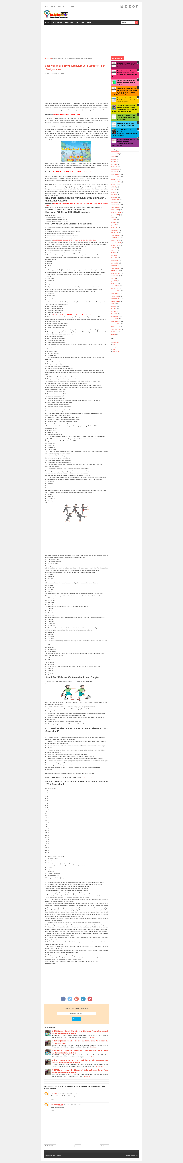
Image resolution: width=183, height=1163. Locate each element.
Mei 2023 (113, 253)
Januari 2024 (114, 232)
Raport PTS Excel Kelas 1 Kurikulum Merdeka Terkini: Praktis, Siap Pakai (126, 99)
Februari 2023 (115, 260)
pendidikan (115, 351)
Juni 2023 (113, 250)
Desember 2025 (115, 174)
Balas (52, 1099)
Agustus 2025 (115, 184)
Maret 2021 (114, 314)
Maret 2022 (114, 283)
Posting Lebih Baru (50, 1145)
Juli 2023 (113, 248)
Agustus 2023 (115, 245)
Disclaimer (71, 6)
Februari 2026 (115, 169)
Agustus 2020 (115, 331)
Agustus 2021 (115, 301)
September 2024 (116, 212)
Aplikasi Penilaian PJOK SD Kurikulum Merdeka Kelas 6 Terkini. (126, 82)
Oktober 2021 (115, 296)
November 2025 (115, 177)
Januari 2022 (114, 288)
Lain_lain (115, 347)
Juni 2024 (113, 220)
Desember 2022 (115, 265)
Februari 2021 (115, 316)
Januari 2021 (114, 319)
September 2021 (116, 298)
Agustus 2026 (115, 154)
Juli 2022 (113, 278)
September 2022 (116, 273)
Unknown (54, 1093)
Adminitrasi (69, 22)
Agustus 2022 (115, 275)
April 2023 (114, 255)
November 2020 (115, 324)
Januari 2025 (114, 202)
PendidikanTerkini (57, 1155)
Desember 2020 (115, 321)
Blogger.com (135, 1155)
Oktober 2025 (115, 179)
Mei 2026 (113, 161)
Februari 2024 (115, 230)
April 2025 (114, 194)
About (46, 6)
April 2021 (114, 311)
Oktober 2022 (115, 270)
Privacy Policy (62, 6)
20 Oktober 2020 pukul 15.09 (72, 1104)
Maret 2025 (114, 197)
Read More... (93, 1037)
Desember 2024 (115, 204)
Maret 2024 (114, 227)
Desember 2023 (115, 235)
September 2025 (116, 182)
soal (63, 73)
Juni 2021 (113, 306)
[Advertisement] (91, 40)
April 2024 (114, 225)
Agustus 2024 (115, 215)
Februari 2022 (115, 286)
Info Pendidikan (57, 22)
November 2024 (115, 207)
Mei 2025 (113, 192)
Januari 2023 (114, 263)
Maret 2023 (114, 258)
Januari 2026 (114, 171)
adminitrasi (115, 342)
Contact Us (53, 6)
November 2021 (115, 293)
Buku (82, 22)
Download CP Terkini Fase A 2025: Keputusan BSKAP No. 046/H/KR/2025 (126, 117)
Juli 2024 (113, 217)
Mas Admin (54, 1104)
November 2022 (115, 268)
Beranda (78, 1145)
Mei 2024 (113, 222)
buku (113, 344)
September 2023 (116, 243)
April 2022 (114, 281)
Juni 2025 (113, 189)
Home (48, 22)
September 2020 (116, 329)
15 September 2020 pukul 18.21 (67, 1093)
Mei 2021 (113, 308)
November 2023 (115, 237)
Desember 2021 (115, 291)
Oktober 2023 (115, 240)
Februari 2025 (115, 199)
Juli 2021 (113, 303)
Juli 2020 (113, 334)
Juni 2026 (113, 159)
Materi (89, 22)
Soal (76, 22)
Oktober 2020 (115, 326)
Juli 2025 (113, 187)
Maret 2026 (114, 166)
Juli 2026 (113, 156)
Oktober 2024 (115, 210)
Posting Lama (104, 1145)
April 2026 (114, 164)
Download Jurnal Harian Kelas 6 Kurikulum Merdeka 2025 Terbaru (127, 65)
